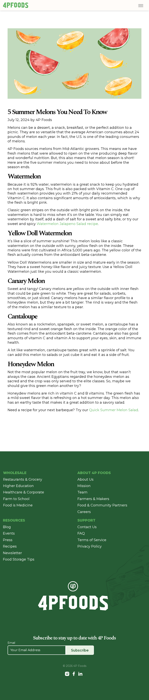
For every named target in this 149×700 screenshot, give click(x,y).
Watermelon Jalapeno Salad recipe (67, 224)
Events (9, 533)
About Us (85, 479)
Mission (84, 486)
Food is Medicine (18, 505)
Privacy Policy (89, 546)
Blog (7, 527)
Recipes (10, 546)
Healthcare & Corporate (23, 492)
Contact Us (87, 527)
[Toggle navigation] (140, 5)
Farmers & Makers (93, 499)
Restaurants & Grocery (22, 479)
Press (7, 540)
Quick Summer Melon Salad (113, 410)
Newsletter (12, 553)
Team (82, 492)
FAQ (81, 533)
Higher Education (18, 486)
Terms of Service (91, 540)
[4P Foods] (15, 5)
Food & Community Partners (102, 505)
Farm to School (16, 499)
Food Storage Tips (18, 559)
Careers (84, 512)
